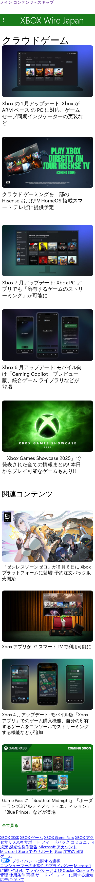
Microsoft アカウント (58, 846)
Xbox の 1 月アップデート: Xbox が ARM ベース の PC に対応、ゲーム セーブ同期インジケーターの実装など (42, 113)
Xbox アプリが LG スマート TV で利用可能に (46, 646)
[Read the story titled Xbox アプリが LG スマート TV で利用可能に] (47, 617)
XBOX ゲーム (31, 837)
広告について (12, 879)
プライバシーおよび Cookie (50, 870)
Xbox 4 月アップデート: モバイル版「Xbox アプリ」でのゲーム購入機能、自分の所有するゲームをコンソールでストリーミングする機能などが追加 (45, 723)
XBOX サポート (26, 842)
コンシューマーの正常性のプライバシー (36, 865)
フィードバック (55, 842)
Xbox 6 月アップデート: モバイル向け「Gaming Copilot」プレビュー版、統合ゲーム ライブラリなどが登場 (42, 377)
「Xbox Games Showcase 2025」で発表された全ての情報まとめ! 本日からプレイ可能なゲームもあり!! (41, 464)
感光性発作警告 (23, 846)
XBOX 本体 (9, 837)
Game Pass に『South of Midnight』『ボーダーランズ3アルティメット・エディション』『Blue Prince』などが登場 (47, 806)
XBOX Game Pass (59, 837)
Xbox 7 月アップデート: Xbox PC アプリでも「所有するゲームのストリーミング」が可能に (42, 289)
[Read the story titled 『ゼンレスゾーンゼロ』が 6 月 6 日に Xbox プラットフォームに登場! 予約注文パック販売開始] (47, 537)
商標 (30, 874)
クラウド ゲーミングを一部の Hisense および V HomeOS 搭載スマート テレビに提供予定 (42, 200)
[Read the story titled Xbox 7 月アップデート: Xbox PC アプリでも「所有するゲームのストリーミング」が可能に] (47, 251)
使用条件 (17, 874)
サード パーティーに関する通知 (64, 874)
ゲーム (6, 855)
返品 (58, 851)
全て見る (10, 825)
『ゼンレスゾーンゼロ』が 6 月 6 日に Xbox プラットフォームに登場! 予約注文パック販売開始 (46, 572)
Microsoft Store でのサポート (26, 851)
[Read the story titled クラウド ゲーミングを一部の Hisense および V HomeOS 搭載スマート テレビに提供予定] (47, 162)
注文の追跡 (73, 851)
